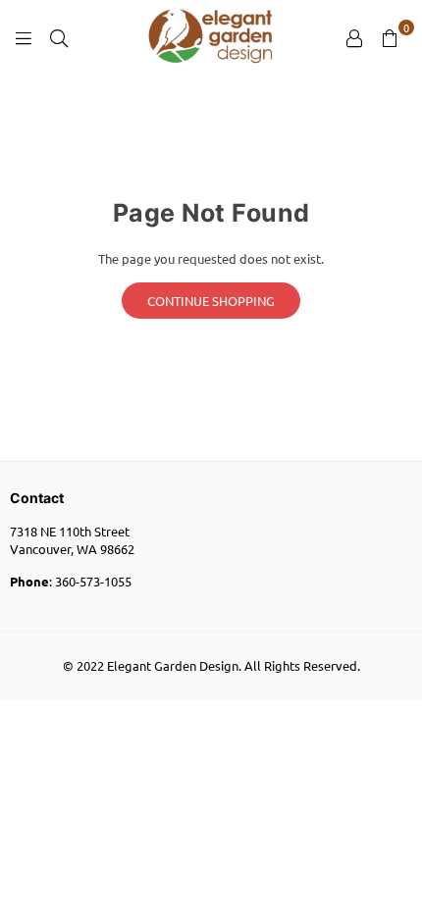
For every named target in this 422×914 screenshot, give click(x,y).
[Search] (59, 37)
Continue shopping (211, 300)
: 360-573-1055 (71, 581)
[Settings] (354, 37)
